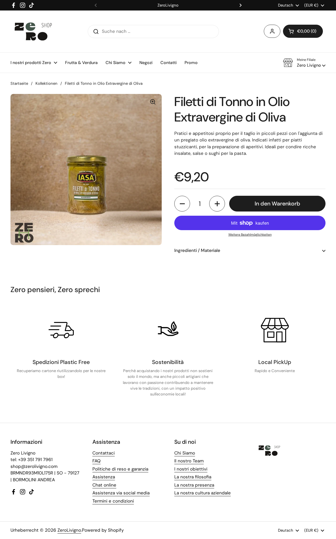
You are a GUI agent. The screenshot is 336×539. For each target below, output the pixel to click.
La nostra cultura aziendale (202, 493)
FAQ (96, 461)
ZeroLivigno (69, 530)
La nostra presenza (194, 485)
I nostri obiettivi (190, 469)
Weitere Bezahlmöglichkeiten (250, 234)
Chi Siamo (184, 453)
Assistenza (103, 477)
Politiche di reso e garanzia (120, 469)
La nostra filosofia (192, 477)
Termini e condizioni (113, 501)
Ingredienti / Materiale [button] (197, 250)
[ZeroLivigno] (33, 31)
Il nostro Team (189, 461)
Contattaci (103, 453)
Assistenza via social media (121, 493)
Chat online (104, 485)
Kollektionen (46, 83)
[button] (303, 31)
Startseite (19, 83)
